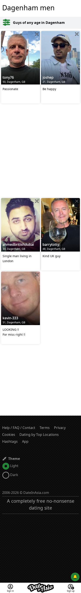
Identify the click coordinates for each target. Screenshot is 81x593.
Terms (45, 427)
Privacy (60, 427)
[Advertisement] (40, 151)
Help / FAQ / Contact (18, 427)
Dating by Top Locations (39, 434)
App (25, 441)
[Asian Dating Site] (40, 585)
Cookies (8, 434)
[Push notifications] (75, 577)
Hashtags (10, 441)
